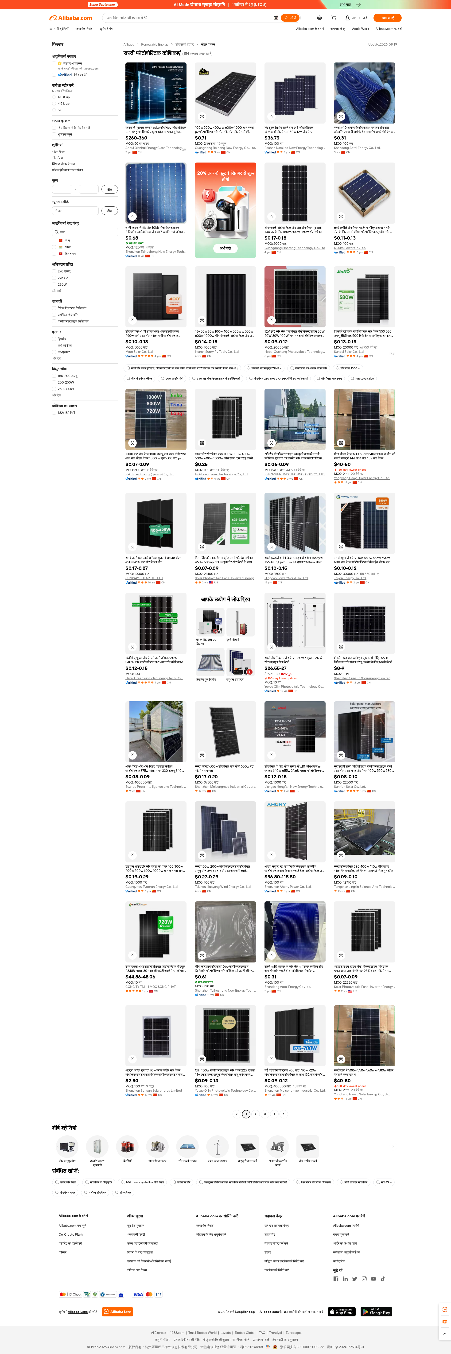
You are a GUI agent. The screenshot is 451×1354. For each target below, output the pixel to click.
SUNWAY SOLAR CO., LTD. (144, 578)
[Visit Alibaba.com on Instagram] (364, 1279)
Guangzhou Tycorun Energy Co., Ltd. (151, 886)
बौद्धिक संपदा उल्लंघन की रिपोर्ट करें (284, 1261)
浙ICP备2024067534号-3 (345, 1347)
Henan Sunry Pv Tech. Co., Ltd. (217, 351)
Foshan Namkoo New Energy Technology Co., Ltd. (295, 148)
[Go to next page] (284, 1114)
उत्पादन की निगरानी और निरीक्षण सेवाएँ (149, 1261)
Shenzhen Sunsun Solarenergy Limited (362, 678)
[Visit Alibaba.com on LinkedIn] (345, 1279)
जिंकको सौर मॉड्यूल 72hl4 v (266, 368)
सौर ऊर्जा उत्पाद (184, 44)
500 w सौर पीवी (174, 378)
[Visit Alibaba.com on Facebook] (336, 1279)
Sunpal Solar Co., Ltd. (349, 351)
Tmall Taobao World (202, 1333)
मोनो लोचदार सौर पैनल (356, 1182)
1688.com (177, 1333)
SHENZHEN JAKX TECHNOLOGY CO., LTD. (294, 474)
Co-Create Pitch (71, 1234)
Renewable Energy (154, 44)
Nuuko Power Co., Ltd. (350, 248)
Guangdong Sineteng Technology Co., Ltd (294, 248)
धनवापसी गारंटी (136, 1234)
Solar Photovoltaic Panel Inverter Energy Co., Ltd (225, 578)
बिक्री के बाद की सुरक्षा (140, 1252)
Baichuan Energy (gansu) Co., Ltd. (149, 474)
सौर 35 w (386, 1182)
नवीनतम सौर (183, 1182)
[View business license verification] (268, 1347)
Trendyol (275, 1333)
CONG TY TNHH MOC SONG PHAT (150, 987)
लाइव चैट (269, 1234)
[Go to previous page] (237, 1114)
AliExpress (158, 1333)
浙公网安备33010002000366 (302, 1347)
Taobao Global (245, 1333)
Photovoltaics (364, 378)
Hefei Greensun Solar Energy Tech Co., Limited (156, 678)
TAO (262, 1333)
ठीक (109, 189)
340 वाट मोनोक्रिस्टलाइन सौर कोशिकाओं (218, 378)
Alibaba (129, 44)
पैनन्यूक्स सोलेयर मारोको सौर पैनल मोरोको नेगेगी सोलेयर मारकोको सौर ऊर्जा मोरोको (245, 1182)
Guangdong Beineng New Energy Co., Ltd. (225, 148)
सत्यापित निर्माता (205, 1225)
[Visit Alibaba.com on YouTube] (373, 1279)
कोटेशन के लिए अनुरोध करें (211, 1234)
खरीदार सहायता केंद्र (276, 1225)
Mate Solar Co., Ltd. (139, 351)
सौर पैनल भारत (67, 1192)
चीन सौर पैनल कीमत (141, 378)
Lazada (226, 1333)
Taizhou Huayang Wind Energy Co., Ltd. (223, 886)
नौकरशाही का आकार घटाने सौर (311, 368)
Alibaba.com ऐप (271, 1312)
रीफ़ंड (267, 1252)
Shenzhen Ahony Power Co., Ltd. (287, 886)
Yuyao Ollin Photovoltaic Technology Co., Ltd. (295, 686)
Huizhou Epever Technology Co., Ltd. (221, 474)
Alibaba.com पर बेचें (346, 1225)
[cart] (334, 18)
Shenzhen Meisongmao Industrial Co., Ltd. (225, 786)
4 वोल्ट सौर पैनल (97, 1192)
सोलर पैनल (125, 1192)
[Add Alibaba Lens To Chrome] (117, 1311)
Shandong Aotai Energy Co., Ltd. (357, 148)
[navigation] (85, 579)
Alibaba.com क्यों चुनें (72, 1225)
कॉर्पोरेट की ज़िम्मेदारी (70, 1243)
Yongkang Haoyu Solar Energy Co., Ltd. (362, 478)
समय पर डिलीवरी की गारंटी (142, 1243)
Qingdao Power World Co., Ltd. (286, 578)
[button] (276, 18)
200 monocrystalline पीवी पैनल (145, 1182)
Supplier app (245, 1312)
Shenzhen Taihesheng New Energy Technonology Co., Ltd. (156, 251)
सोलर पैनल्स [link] (208, 44)
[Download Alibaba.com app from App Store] (342, 1311)
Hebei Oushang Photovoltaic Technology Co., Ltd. (295, 351)
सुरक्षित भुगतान (135, 1225)
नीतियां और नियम (137, 1270)
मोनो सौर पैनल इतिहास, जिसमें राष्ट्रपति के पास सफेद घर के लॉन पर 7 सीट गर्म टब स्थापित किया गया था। (184, 368)
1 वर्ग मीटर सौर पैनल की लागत (316, 1182)
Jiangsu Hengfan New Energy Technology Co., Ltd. (295, 786)
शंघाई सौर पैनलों (68, 1182)
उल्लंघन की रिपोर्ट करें (276, 1270)
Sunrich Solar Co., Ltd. (350, 786)
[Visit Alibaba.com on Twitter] (355, 1279)
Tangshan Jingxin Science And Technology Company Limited (364, 886)
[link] (445, 1309)
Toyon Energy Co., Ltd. (350, 578)
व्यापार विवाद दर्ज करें (276, 1243)
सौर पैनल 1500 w (350, 368)
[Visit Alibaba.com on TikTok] (383, 1279)
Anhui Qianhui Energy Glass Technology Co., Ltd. (156, 148)
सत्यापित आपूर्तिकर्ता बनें (346, 1252)
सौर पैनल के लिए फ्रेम (101, 1182)
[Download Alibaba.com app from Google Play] (376, 1311)
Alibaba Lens (78, 1312)
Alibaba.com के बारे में (73, 1216)
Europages (294, 1333)
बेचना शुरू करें (341, 1234)
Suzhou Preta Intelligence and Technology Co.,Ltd (156, 786)
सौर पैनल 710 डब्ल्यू (331, 378)
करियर (62, 1252)
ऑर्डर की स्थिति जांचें (345, 1243)
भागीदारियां (339, 1261)
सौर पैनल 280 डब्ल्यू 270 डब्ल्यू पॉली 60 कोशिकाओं (281, 378)
